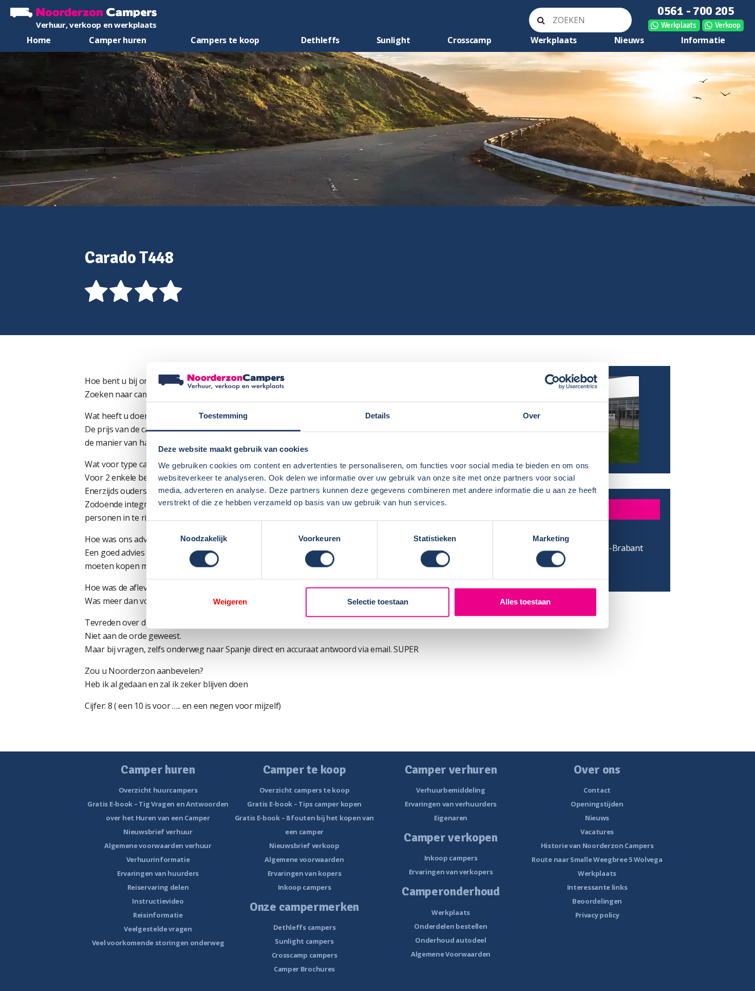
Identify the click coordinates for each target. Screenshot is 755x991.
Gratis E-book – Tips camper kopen (304, 804)
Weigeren (230, 601)
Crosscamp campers (304, 955)
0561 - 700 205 (695, 11)
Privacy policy (597, 915)
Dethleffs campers (304, 927)
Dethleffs (320, 40)
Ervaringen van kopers (305, 873)
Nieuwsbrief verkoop (304, 845)
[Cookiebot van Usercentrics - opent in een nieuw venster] (552, 382)
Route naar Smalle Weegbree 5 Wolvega (597, 859)
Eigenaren (450, 817)
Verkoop (728, 25)
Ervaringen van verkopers (451, 871)
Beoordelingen (597, 901)
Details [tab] (377, 415)
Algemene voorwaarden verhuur (158, 845)
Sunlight (393, 40)
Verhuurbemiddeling (450, 790)
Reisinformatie (158, 915)
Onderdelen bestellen (450, 926)
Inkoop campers (304, 887)
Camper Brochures (304, 969)
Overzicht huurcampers (158, 790)
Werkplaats (678, 25)
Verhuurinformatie (158, 859)
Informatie (703, 40)
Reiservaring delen (158, 887)
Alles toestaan (525, 601)
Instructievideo (158, 901)
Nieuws (629, 40)
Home (39, 40)
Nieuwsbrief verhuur (157, 831)
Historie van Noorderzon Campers (597, 845)
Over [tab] (531, 415)
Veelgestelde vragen (158, 928)
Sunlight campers (304, 941)
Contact (597, 790)
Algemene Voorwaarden (450, 954)
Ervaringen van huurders (158, 873)
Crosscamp (469, 40)
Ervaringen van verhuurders (451, 804)
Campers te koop (225, 40)
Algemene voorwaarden (304, 859)
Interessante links (597, 887)
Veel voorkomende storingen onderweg (158, 942)
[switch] (319, 559)
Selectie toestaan (377, 601)
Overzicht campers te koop (304, 790)
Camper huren (117, 40)
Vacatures (597, 831)
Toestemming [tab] (223, 415)
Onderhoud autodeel (450, 940)
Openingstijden (597, 804)
